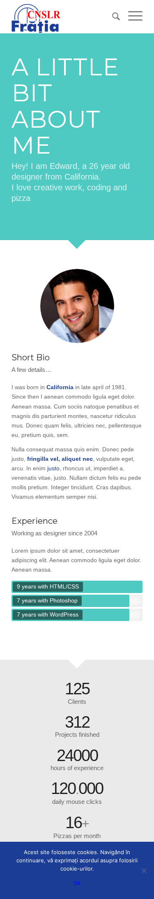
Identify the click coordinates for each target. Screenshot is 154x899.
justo (53, 468)
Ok (77, 883)
